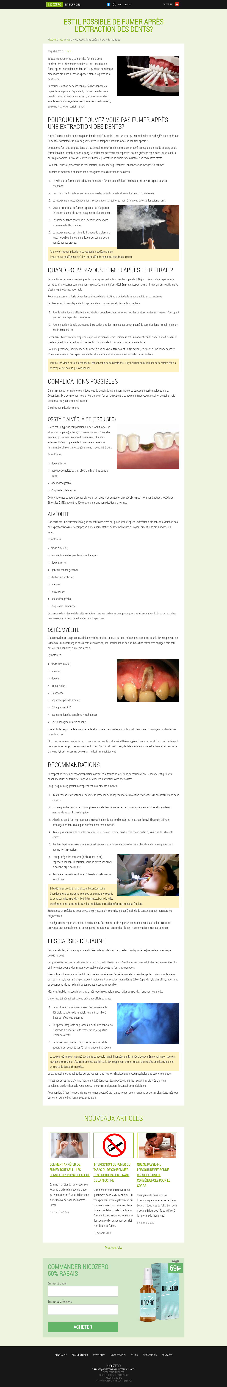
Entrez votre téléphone (60, 1301)
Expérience (99, 1355)
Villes (134, 1355)
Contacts (167, 1355)
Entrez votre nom (57, 1283)
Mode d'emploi (118, 1355)
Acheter (83, 1327)
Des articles (150, 1355)
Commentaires (80, 1355)
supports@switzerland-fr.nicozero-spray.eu (113, 1369)
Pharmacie (61, 1355)
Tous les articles (113, 1247)
